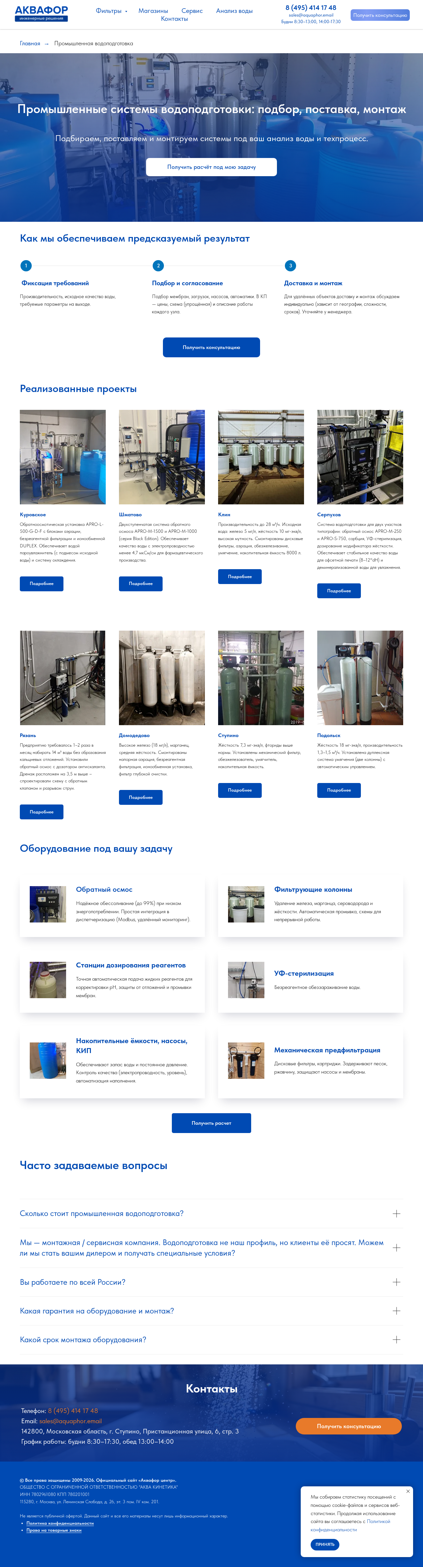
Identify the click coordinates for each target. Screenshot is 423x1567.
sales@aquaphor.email (311, 15)
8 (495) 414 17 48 (311, 8)
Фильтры (109, 11)
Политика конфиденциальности (60, 1523)
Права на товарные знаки (54, 1530)
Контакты (174, 18)
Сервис (192, 11)
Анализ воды (234, 11)
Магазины (153, 11)
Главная (30, 43)
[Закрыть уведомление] (408, 1491)
